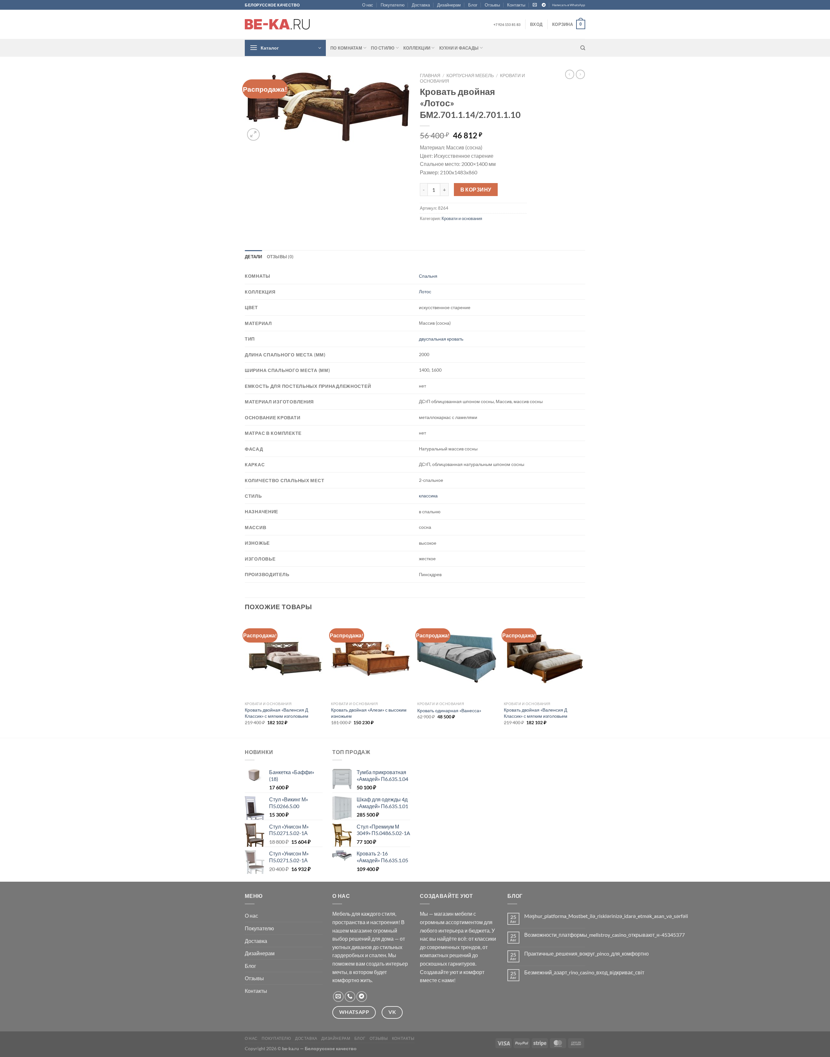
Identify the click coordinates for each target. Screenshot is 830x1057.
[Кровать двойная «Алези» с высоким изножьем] (371, 658)
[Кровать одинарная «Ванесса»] (457, 658)
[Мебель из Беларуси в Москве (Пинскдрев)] (277, 24)
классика (428, 495)
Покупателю (393, 4)
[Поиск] (582, 48)
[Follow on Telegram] (544, 5)
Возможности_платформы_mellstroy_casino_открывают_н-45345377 (604, 935)
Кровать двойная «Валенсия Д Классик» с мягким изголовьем (276, 713)
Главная (430, 75)
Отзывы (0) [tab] (280, 256)
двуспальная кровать (441, 339)
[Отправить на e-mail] (338, 996)
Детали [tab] (253, 256)
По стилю (382, 48)
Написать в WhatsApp (568, 5)
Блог (473, 4)
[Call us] (350, 996)
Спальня (428, 276)
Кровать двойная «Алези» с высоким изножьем (369, 713)
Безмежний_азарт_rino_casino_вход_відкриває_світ (584, 972)
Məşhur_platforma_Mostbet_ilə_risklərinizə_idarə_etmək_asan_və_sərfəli (606, 916)
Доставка (421, 4)
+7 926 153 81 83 (506, 24)
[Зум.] (253, 134)
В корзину (476, 189)
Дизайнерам (449, 4)
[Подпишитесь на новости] (535, 5)
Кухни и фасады (459, 48)
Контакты (516, 4)
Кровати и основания (462, 218)
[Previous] (245, 677)
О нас (367, 4)
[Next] (583, 677)
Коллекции (416, 48)
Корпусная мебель (470, 75)
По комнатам (346, 48)
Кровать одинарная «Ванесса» (449, 710)
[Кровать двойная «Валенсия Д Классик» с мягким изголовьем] (285, 658)
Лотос (425, 291)
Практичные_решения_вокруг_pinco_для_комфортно (586, 953)
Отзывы (492, 4)
